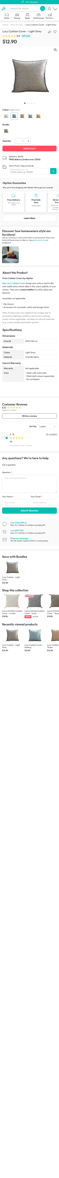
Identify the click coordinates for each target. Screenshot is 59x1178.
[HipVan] (3, 8)
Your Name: (8, 496)
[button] (42, 8)
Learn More (29, 218)
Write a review (29, 416)
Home (5, 24)
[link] (29, 201)
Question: (7, 472)
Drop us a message (19, 538)
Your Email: (37, 496)
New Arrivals (17, 24)
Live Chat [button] (18, 522)
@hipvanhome (40, 240)
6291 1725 (17, 530)
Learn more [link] (36, 205)
